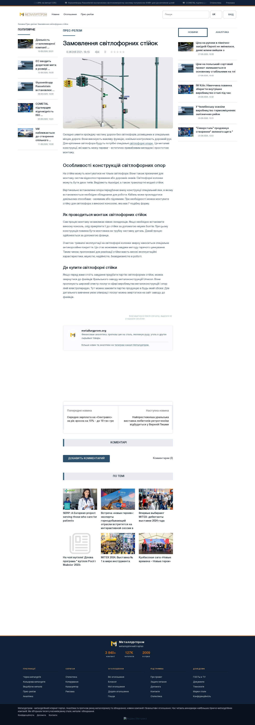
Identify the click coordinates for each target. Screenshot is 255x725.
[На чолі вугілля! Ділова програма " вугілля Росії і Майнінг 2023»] (80, 543)
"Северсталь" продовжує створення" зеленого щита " (214, 130)
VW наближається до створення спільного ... (45, 135)
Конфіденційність (202, 696)
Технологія (198, 687)
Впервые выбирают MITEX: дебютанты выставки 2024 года (151, 517)
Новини (55, 15)
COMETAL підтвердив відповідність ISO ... (44, 109)
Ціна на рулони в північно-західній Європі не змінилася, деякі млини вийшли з (215, 47)
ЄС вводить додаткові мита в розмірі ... (46, 65)
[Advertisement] (118, 375)
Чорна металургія (32, 677)
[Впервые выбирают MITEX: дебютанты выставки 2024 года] (156, 499)
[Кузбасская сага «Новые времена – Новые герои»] (156, 543)
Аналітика (28, 696)
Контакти (155, 692)
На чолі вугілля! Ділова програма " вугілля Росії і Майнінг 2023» (79, 561)
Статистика (215, 3)
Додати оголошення (118, 692)
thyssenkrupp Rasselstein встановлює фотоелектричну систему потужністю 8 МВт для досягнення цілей (111, 3)
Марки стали (199, 692)
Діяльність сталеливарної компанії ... (45, 44)
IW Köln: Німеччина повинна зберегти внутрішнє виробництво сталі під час (214, 89)
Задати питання (159, 682)
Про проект (156, 677)
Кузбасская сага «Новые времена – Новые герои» (155, 559)
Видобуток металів (32, 687)
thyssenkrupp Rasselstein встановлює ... (45, 86)
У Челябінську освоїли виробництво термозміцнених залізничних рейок (215, 111)
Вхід (231, 15)
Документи (198, 682)
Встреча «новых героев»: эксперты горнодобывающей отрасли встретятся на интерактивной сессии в (117, 520)
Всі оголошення (116, 677)
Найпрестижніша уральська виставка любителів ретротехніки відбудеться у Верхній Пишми (146, 421)
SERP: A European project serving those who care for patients (80, 517)
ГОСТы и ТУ (199, 677)
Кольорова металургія (34, 682)
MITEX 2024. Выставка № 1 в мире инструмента (117, 559)
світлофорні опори (141, 143)
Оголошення (70, 15)
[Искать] (205, 14)
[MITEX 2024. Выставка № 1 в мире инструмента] (118, 543)
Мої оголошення (116, 687)
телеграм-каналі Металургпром (131, 345)
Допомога (156, 687)
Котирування (72, 682)
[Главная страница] (32, 14)
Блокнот (112, 682)
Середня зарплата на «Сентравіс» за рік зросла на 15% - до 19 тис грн (90, 419)
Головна (21, 24)
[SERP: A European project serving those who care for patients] (80, 499)
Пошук (111, 696)
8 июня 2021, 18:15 (78, 52)
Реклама (230, 3)
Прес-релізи (87, 15)
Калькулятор (72, 687)
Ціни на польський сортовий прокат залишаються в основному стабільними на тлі (215, 68)
